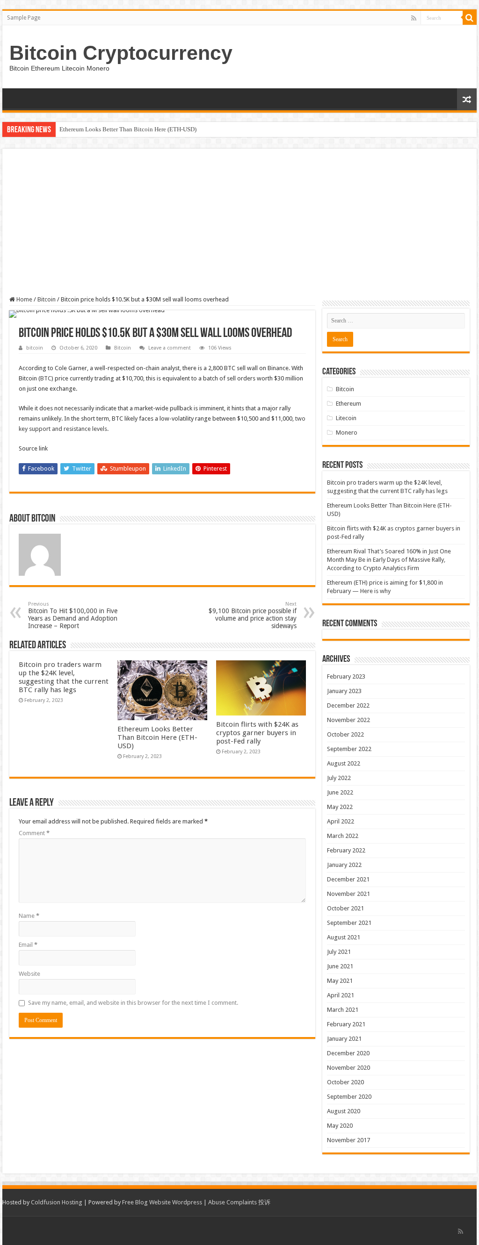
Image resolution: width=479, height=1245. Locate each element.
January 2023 (344, 690)
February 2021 (346, 1024)
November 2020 (348, 1067)
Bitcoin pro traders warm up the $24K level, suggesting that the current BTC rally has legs (64, 677)
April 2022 (340, 821)
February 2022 (346, 850)
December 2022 (348, 705)
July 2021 (339, 951)
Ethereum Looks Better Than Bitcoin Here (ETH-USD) (127, 129)
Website (29, 973)
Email (28, 944)
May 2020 (340, 1125)
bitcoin (34, 348)
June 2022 (340, 792)
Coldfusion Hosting (56, 1202)
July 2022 (339, 777)
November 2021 (348, 893)
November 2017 (348, 1140)
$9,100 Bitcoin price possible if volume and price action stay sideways (253, 615)
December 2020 (348, 1053)
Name (29, 915)
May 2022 (340, 806)
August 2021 (343, 937)
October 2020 (345, 1082)
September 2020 (349, 1096)
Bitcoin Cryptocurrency (120, 53)
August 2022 (343, 763)
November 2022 (348, 719)
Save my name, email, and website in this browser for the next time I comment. (133, 1002)
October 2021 (345, 908)
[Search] (470, 18)
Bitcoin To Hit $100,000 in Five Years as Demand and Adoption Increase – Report (72, 615)
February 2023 (346, 676)
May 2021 (340, 980)
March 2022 (342, 835)
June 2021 (340, 966)
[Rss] (413, 18)
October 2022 (345, 734)
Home (23, 299)
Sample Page (23, 17)
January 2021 (344, 1038)
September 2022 (349, 748)
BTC (45, 378)
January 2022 (344, 864)
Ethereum (348, 403)
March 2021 (342, 1009)
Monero (346, 432)
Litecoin (346, 418)
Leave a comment (169, 348)
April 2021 (340, 995)
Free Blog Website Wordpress (162, 1202)
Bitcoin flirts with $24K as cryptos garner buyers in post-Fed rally (257, 732)
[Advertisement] (239, 225)
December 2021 (348, 879)
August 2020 (343, 1111)
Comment (34, 833)
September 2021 (349, 922)
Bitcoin (46, 299)
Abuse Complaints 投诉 (239, 1202)
